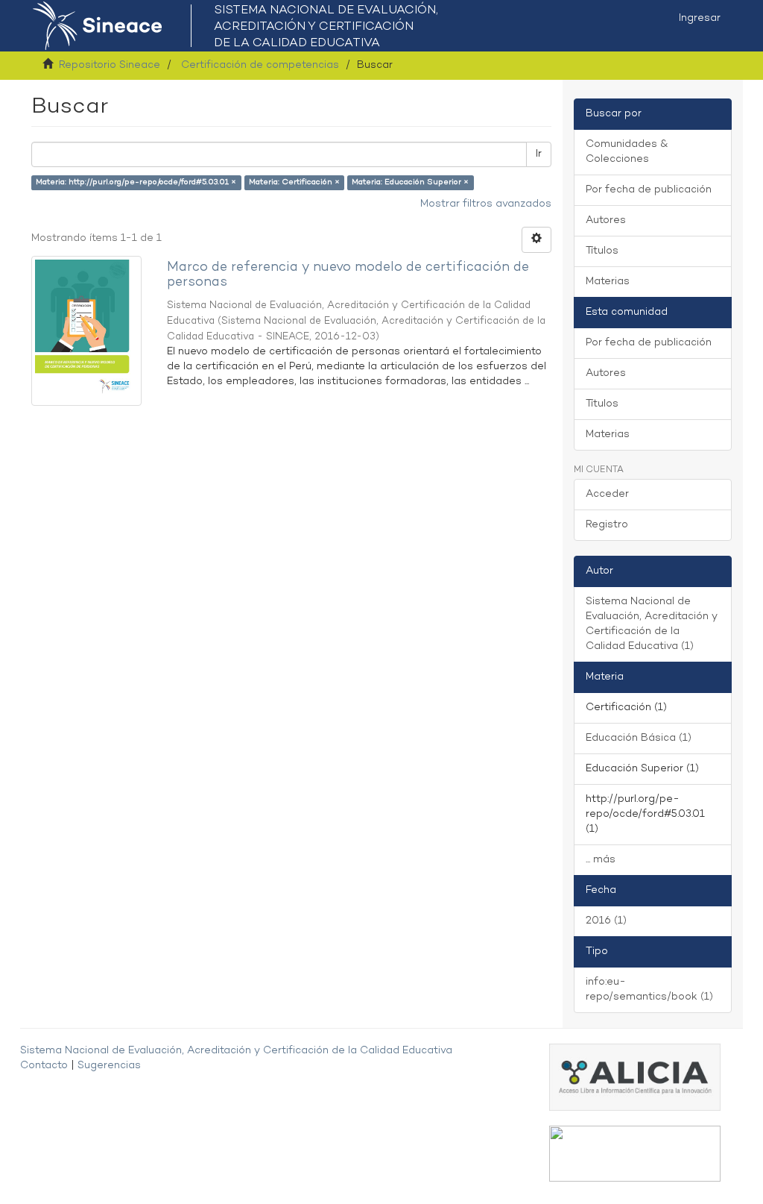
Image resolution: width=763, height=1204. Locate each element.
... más (600, 860)
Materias (608, 282)
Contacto (44, 1066)
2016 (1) (606, 921)
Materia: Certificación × (294, 182)
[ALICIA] (635, 1077)
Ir (539, 154)
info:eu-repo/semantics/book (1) (649, 989)
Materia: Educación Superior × (410, 182)
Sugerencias (109, 1066)
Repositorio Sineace (109, 65)
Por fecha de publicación (649, 190)
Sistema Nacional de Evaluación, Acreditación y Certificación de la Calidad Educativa (236, 1051)
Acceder (607, 494)
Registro (607, 525)
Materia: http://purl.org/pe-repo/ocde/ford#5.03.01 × (136, 182)
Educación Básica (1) (638, 738)
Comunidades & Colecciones (627, 151)
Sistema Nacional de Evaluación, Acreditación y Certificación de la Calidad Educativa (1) (652, 624)
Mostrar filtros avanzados (485, 204)
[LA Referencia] (635, 1154)
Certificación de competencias (260, 65)
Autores (606, 220)
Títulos (602, 251)
